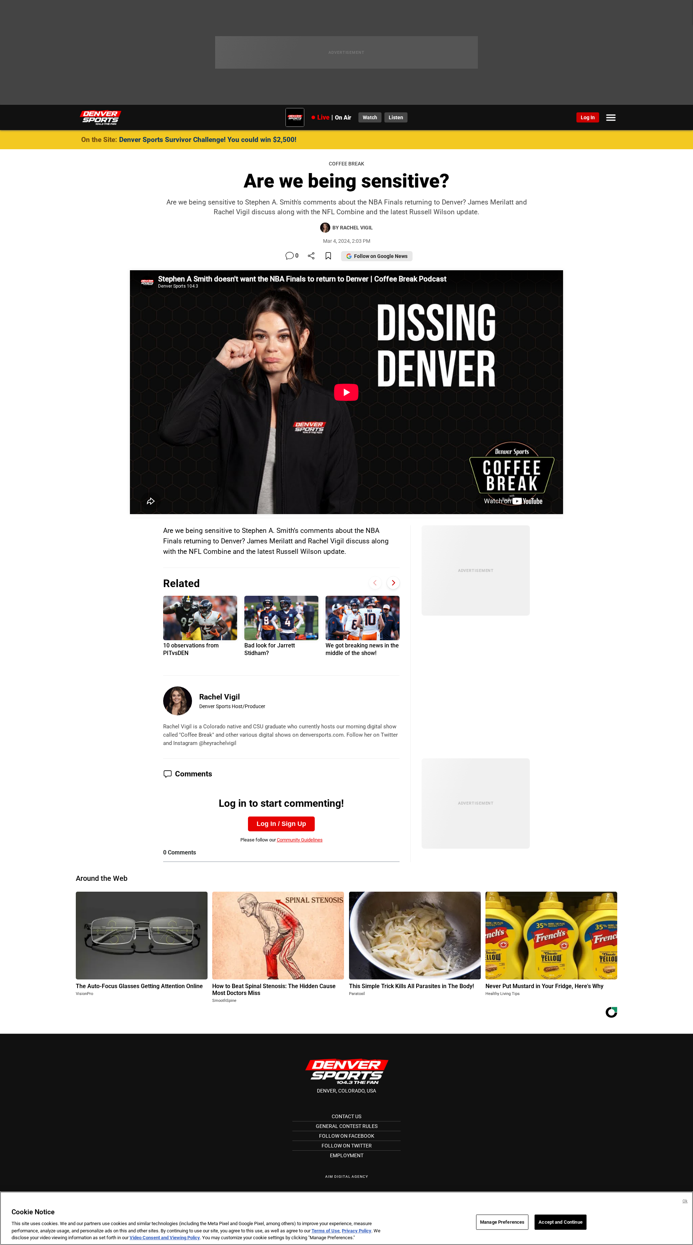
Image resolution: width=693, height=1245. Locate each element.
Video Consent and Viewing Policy (165, 1237)
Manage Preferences (502, 1222)
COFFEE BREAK (346, 164)
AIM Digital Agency (346, 1177)
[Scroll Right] (393, 582)
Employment (346, 1155)
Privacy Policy (356, 1230)
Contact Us (346, 1116)
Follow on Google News (380, 256)
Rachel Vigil (219, 697)
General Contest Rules (347, 1126)
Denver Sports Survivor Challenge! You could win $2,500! (207, 139)
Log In (588, 117)
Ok (685, 1201)
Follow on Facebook (346, 1136)
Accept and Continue (560, 1222)
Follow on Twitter (347, 1146)
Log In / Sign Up (281, 823)
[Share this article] (311, 256)
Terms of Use (325, 1230)
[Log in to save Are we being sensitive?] (328, 256)
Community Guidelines (300, 840)
